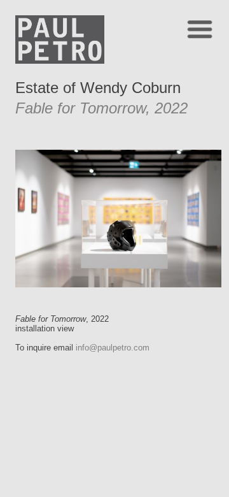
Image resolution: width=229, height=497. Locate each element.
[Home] (59, 60)
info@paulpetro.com (112, 347)
